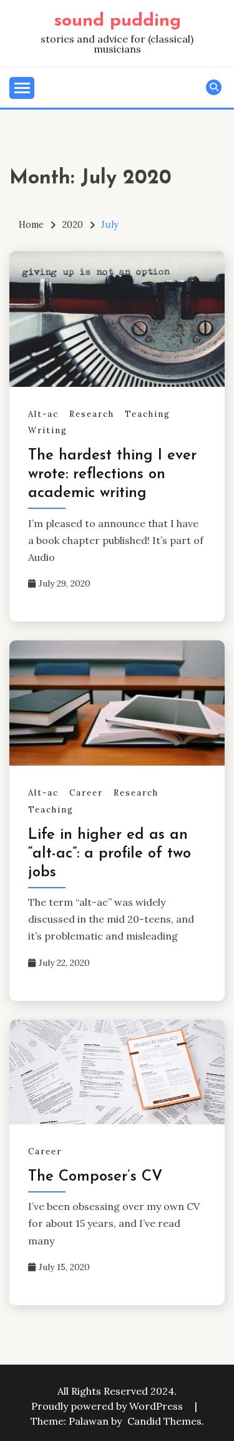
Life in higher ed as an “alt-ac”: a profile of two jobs (109, 854)
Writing (47, 430)
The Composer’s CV (95, 1176)
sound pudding (117, 21)
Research (91, 414)
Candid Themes (164, 1421)
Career (86, 792)
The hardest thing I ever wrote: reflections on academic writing (112, 474)
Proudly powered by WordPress (108, 1406)
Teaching (147, 414)
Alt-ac (43, 414)
